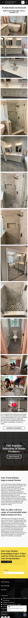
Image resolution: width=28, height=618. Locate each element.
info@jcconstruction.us (9, 602)
